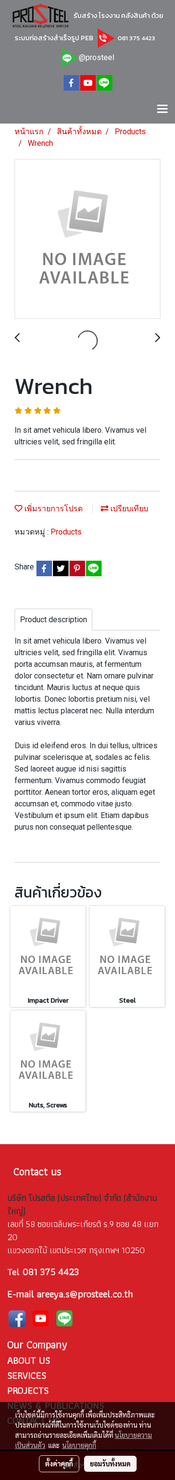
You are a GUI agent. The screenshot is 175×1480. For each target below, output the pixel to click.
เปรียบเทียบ (128, 508)
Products (66, 531)
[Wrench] (87, 239)
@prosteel (96, 57)
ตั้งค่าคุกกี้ (59, 1463)
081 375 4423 (135, 38)
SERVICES (26, 1375)
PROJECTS (28, 1390)
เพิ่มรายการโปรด (52, 508)
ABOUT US (28, 1360)
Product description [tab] (53, 619)
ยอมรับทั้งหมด (110, 1463)
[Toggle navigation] (162, 109)
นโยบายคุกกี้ (79, 1445)
